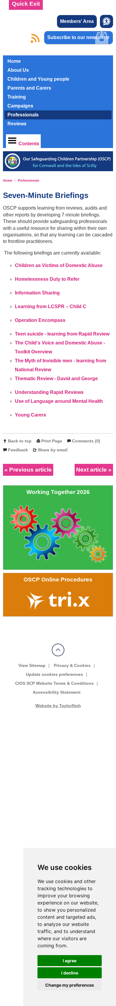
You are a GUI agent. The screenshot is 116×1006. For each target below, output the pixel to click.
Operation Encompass (40, 320)
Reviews (16, 123)
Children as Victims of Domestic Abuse (59, 265)
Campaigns (20, 105)
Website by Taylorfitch (58, 705)
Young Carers (30, 414)
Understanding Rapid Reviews (50, 392)
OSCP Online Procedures (58, 579)
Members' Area (77, 21)
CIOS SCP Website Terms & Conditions (54, 683)
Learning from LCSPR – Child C (50, 306)
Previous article (30, 470)
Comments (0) (86, 441)
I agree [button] (69, 960)
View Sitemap (32, 665)
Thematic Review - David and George (56, 378)
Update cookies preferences (54, 674)
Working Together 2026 (58, 492)
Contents (28, 143)
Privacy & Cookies (72, 665)
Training (16, 96)
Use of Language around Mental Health (59, 401)
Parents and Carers (29, 88)
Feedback (18, 449)
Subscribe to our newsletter (78, 37)
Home (14, 61)
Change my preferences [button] (69, 985)
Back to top (20, 441)
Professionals (23, 114)
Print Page (51, 441)
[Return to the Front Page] (58, 163)
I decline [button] (69, 972)
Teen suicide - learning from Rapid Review (62, 333)
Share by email (53, 449)
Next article (91, 470)
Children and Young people (38, 79)
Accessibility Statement (57, 692)
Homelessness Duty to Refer (47, 279)
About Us (18, 70)
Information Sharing (37, 292)
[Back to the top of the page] (58, 655)
